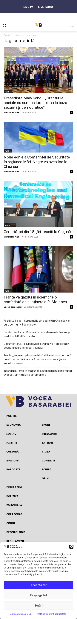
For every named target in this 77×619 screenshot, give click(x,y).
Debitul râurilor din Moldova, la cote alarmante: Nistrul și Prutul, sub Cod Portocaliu (37, 334)
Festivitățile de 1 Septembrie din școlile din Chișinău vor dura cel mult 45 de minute (37, 322)
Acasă (7, 35)
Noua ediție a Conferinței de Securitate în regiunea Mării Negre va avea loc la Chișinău (37, 162)
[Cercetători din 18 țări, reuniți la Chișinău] (38, 204)
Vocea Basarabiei (12, 306)
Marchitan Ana (11, 112)
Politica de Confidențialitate (51, 613)
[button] (71, 547)
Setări (38, 605)
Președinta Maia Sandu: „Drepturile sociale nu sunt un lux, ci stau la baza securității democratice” (35, 103)
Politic (7, 91)
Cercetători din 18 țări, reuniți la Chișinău (38, 232)
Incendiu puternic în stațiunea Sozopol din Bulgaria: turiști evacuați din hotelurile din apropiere (38, 372)
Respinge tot (38, 595)
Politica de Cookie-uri (20, 613)
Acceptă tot (38, 585)
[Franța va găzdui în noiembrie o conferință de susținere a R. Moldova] (38, 269)
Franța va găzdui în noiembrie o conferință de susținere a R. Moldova (35, 299)
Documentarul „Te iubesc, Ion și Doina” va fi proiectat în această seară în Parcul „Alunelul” (37, 345)
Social (7, 225)
